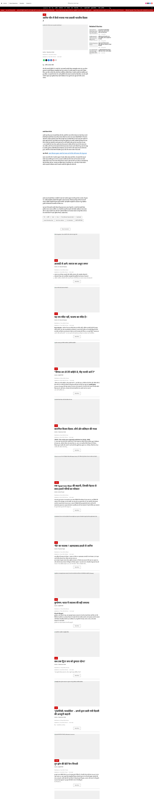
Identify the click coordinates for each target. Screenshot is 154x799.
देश (52, 8)
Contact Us (28, 3)
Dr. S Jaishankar (70, 220)
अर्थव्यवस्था (61, 8)
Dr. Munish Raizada (62, 267)
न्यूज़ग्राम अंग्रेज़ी (87, 8)
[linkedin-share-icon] (51, 61)
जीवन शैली (76, 8)
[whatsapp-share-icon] (44, 61)
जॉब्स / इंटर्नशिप (101, 8)
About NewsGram (13, 3)
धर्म (65, 8)
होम (49, 8)
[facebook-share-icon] (49, 61)
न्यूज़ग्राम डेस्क (60, 375)
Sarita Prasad (61, 492)
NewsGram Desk (50, 52)
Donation (22, 3)
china (57, 217)
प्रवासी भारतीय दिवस (79, 220)
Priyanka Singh (61, 549)
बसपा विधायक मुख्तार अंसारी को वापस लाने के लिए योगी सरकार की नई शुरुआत (68, 153)
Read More (77, 281)
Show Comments (65, 229)
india (53, 217)
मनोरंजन (68, 8)
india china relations (60, 220)
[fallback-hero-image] (93, 31)
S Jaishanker (78, 217)
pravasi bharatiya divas (48, 220)
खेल (72, 8)
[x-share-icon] (46, 61)
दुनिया (56, 8)
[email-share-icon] (54, 61)
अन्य (81, 8)
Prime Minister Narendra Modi (67, 217)
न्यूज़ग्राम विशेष (93, 8)
